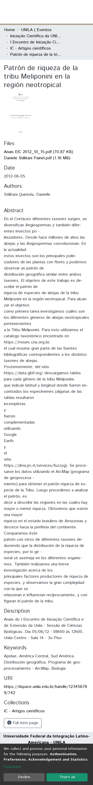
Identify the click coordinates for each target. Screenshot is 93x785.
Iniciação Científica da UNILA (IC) (36, 36)
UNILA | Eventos (36, 30)
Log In (69, 12)
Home (9, 30)
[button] (59, 12)
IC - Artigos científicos (30, 48)
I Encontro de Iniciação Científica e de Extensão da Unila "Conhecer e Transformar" (36, 42)
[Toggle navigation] (86, 12)
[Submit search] (51, 12)
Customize (12, 766)
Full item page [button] (24, 723)
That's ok (67, 777)
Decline (24, 777)
